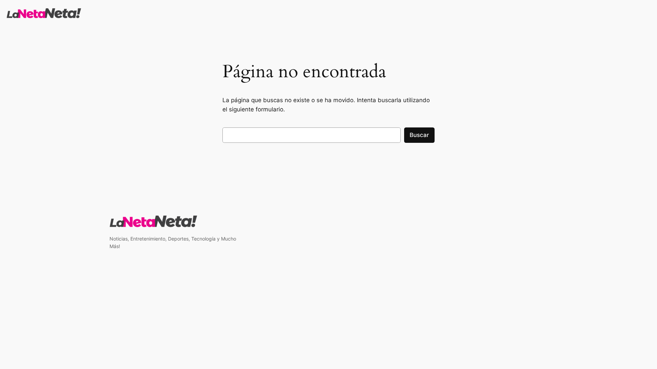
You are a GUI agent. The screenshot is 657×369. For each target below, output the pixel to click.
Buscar (419, 135)
